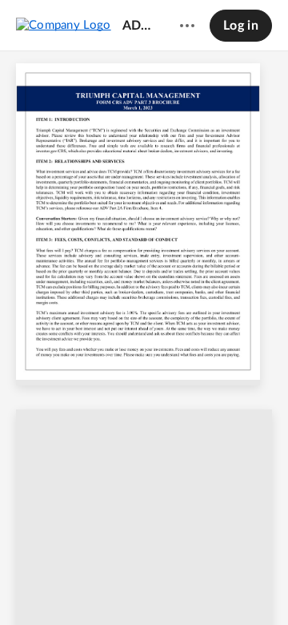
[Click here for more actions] (187, 26)
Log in (240, 25)
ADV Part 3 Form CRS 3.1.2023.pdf (138, 25)
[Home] (63, 25)
